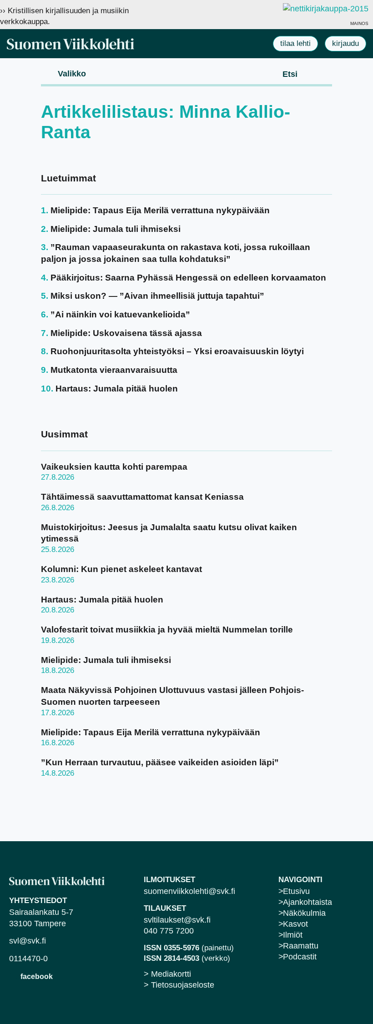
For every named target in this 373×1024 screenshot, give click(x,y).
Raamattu (300, 945)
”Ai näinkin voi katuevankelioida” (120, 314)
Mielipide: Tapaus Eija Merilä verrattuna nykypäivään (160, 210)
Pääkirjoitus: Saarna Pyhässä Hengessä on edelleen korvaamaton (188, 277)
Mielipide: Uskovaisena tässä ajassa (126, 333)
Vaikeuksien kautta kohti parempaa (114, 467)
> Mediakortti (167, 974)
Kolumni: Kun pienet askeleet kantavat (121, 569)
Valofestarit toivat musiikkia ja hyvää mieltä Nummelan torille (167, 629)
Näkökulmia (304, 913)
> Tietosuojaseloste (179, 984)
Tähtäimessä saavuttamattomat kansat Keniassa (142, 497)
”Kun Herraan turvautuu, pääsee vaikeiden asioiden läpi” (160, 762)
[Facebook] (13, 976)
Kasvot (295, 924)
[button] (64, 73)
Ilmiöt (292, 934)
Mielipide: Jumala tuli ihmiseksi (115, 229)
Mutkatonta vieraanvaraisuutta (113, 370)
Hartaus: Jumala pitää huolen (116, 388)
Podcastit (300, 956)
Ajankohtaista (307, 902)
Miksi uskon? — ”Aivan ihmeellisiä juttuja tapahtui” (157, 296)
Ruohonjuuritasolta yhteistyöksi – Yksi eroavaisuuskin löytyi (177, 351)
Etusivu (296, 891)
